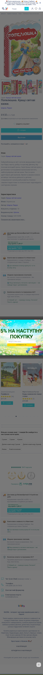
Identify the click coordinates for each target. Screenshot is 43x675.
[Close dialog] (41, 321)
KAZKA (6, 8)
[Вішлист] (36, 9)
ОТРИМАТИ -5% (21, 344)
